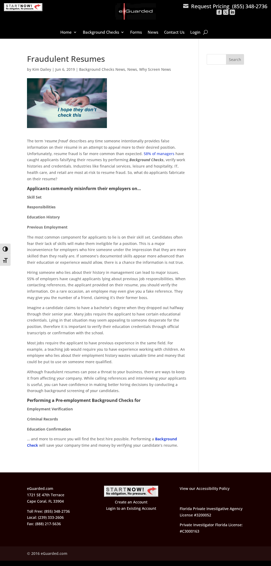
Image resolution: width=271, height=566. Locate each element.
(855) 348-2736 (249, 6)
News (153, 32)
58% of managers (159, 153)
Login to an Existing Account (131, 508)
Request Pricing (206, 6)
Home (66, 32)
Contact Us (174, 32)
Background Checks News (102, 69)
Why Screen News (155, 69)
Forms (136, 32)
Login (195, 32)
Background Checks (101, 32)
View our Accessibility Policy (204, 488)
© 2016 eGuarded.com (47, 553)
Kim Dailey (41, 69)
